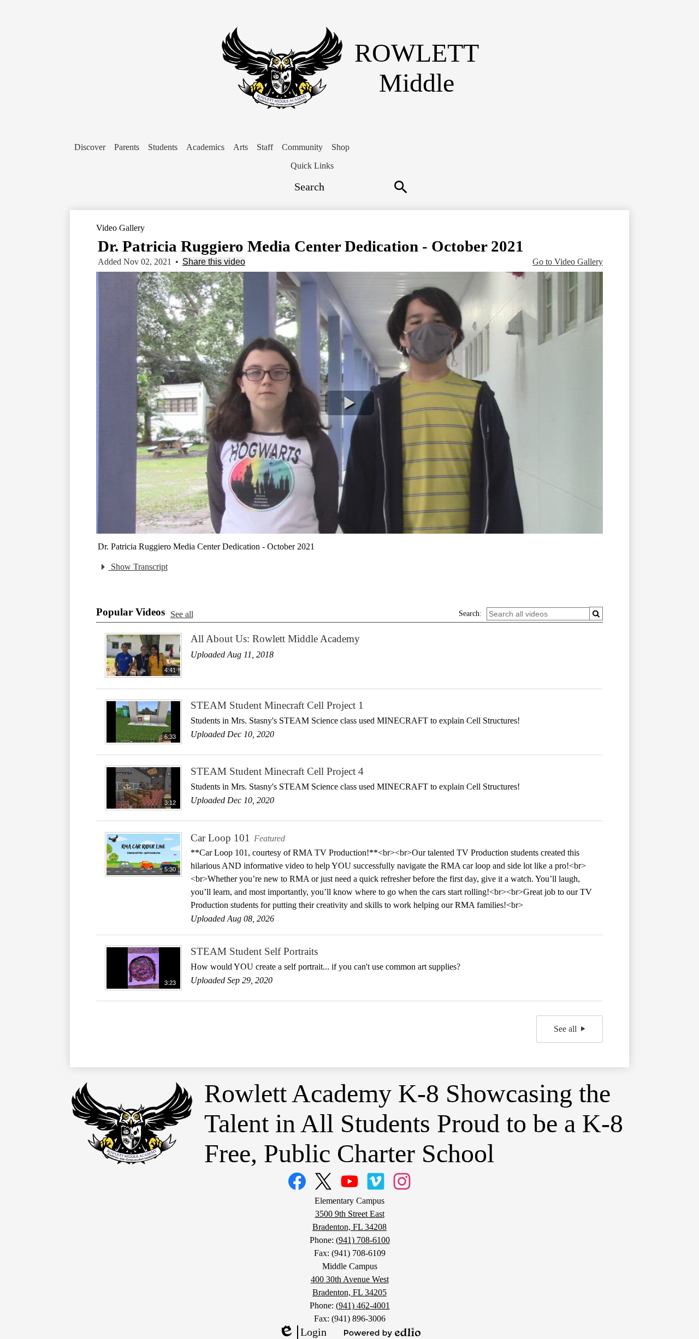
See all (181, 614)
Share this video (213, 261)
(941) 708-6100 (363, 1240)
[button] (90, 147)
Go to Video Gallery (567, 261)
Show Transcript (138, 566)
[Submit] (596, 613)
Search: (470, 613)
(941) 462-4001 (363, 1305)
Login (303, 1332)
